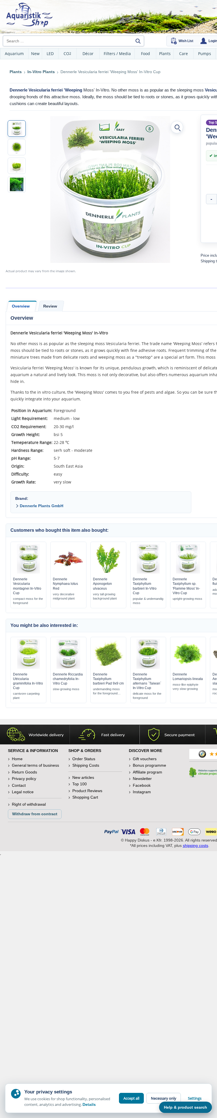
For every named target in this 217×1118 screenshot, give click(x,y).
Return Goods (24, 772)
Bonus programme (149, 765)
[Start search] (138, 41)
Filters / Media (117, 53)
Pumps (204, 53)
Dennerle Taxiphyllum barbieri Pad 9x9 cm (108, 678)
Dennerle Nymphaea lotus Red (65, 583)
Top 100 (79, 784)
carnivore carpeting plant (26, 695)
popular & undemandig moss (148, 601)
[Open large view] (177, 127)
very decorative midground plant (64, 596)
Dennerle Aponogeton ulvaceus (102, 583)
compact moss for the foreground (28, 601)
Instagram (142, 792)
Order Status (83, 759)
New (35, 53)
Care (183, 53)
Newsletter (142, 778)
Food (145, 53)
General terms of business (35, 765)
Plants (165, 53)
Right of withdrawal (29, 804)
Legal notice (23, 792)
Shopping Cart (85, 797)
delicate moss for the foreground (147, 695)
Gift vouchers (145, 759)
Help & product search (185, 1107)
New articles (83, 777)
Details (89, 1104)
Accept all (131, 1098)
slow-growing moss (66, 689)
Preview (28, 572)
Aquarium (14, 53)
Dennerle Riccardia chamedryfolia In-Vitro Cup (68, 678)
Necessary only (163, 1098)
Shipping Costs (85, 765)
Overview (21, 306)
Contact (19, 785)
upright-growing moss (187, 598)
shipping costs (195, 845)
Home (17, 759)
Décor (88, 53)
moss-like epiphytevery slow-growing (185, 686)
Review (50, 306)
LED (50, 53)
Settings (194, 1098)
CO (67, 53)
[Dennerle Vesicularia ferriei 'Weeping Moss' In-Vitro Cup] (17, 128)
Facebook (142, 785)
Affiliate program (147, 772)
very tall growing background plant (105, 596)
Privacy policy (24, 778)
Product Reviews (87, 790)
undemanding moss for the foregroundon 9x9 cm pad (106, 691)
